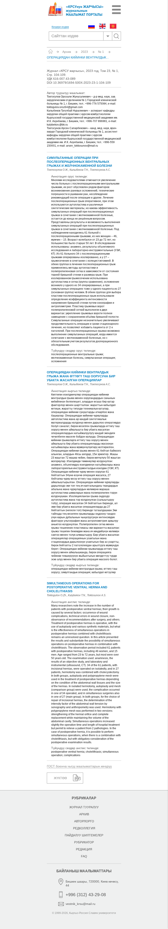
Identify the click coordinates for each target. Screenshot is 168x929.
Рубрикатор (84, 842)
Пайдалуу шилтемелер (84, 835)
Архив (66, 51)
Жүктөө (60, 778)
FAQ (84, 856)
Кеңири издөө (60, 27)
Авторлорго (84, 821)
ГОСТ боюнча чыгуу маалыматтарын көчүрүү (79, 766)
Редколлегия (84, 828)
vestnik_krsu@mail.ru (80, 904)
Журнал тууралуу (84, 807)
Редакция (84, 849)
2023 (84, 51)
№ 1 (101, 51)
